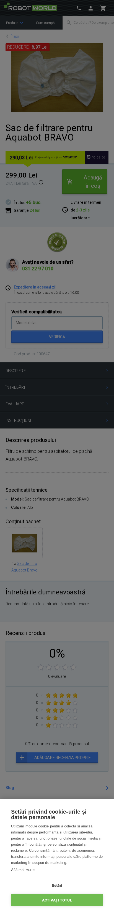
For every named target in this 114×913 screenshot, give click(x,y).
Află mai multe (23, 870)
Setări (57, 885)
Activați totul (57, 900)
